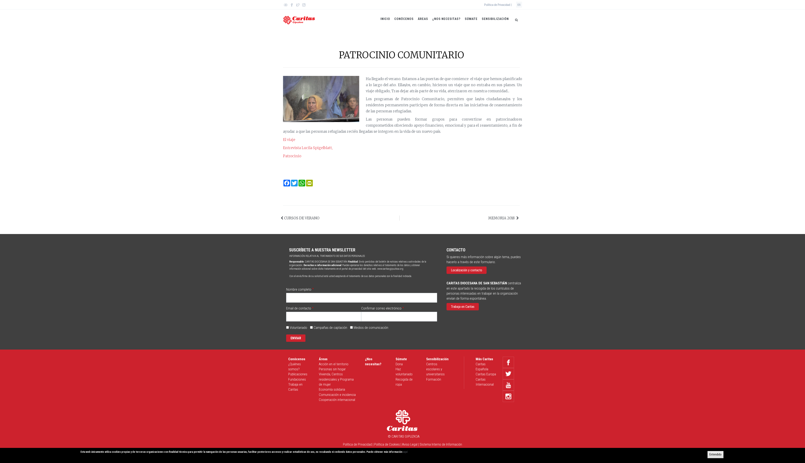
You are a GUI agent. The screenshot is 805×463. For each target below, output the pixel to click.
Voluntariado (298, 327)
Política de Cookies (387, 444)
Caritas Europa (486, 374)
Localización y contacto (466, 270)
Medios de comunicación (371, 327)
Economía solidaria (332, 389)
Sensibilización (495, 19)
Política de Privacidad (357, 444)
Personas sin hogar (332, 369)
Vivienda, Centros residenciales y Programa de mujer (336, 379)
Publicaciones (297, 374)
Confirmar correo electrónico (381, 308)
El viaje (289, 139)
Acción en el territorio (333, 364)
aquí (405, 451)
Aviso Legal (409, 444)
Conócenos (404, 19)
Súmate (471, 19)
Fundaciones (297, 379)
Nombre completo (298, 289)
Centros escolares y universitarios (435, 369)
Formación (433, 379)
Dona (399, 364)
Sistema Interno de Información (441, 444)
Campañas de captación (330, 327)
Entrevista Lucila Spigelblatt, (308, 148)
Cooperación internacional (337, 400)
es (519, 4)
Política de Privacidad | (498, 5)
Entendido (715, 454)
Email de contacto (298, 308)
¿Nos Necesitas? (446, 19)
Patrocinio (292, 156)
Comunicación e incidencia (337, 395)
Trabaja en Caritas (462, 307)
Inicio (385, 19)
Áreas (423, 19)
